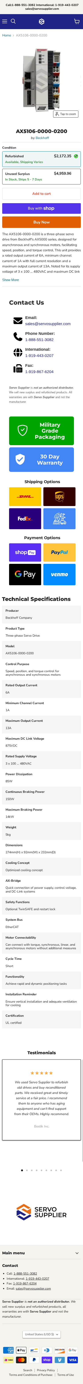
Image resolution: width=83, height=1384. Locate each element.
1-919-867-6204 (39, 371)
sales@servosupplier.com (48, 324)
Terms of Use (65, 1375)
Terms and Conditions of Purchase (30, 1375)
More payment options (41, 222)
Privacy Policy (46, 1370)
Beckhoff (42, 138)
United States (39, 1334)
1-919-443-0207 (39, 355)
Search (27, 1370)
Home (6, 35)
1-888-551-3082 (39, 340)
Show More (10, 280)
